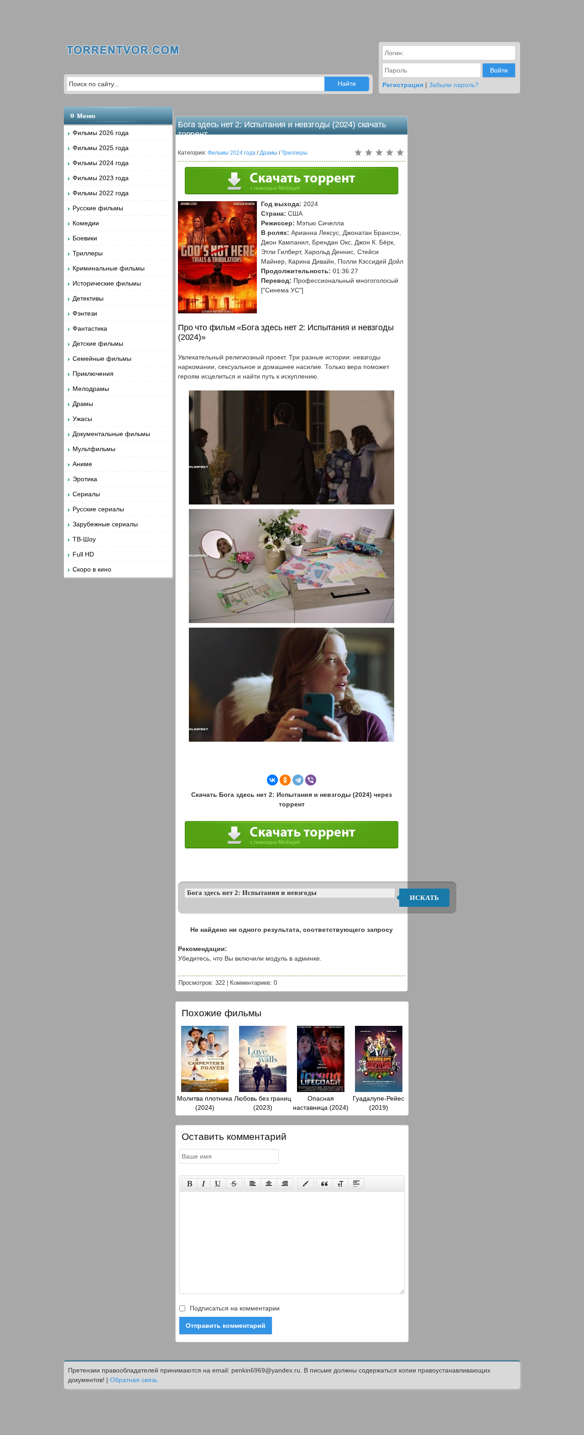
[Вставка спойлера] (356, 1183)
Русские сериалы (98, 509)
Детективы (88, 298)
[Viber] (310, 780)
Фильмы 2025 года (101, 147)
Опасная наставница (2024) (321, 1103)
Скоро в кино (92, 569)
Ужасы (82, 418)
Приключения (93, 373)
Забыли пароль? (454, 84)
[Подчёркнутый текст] (218, 1183)
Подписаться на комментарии (234, 1308)
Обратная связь (133, 1379)
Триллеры (88, 253)
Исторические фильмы (107, 283)
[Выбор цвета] (305, 1183)
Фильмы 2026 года (101, 132)
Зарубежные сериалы (105, 524)
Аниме (82, 464)
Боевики (85, 238)
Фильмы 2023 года (101, 178)
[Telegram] (297, 780)
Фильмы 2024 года (101, 162)
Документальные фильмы (111, 433)
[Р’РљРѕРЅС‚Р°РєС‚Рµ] (272, 780)
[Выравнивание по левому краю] (253, 1183)
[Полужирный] (189, 1183)
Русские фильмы (98, 208)
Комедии (86, 223)
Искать (424, 897)
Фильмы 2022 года (101, 193)
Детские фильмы (98, 343)
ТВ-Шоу (84, 539)
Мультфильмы (94, 448)
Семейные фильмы (102, 358)
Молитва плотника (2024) (204, 1103)
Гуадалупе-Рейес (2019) (378, 1103)
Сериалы (86, 494)
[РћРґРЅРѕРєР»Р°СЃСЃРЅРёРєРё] (285, 780)
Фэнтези (85, 313)
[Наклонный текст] (203, 1183)
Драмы (83, 403)
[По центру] (269, 1183)
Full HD (83, 554)
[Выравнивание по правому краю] (284, 1183)
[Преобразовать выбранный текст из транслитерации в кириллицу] (340, 1183)
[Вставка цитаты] (324, 1183)
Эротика (85, 479)
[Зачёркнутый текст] (234, 1183)
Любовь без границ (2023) (262, 1103)
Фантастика (90, 328)
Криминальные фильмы (109, 268)
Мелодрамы (91, 388)
